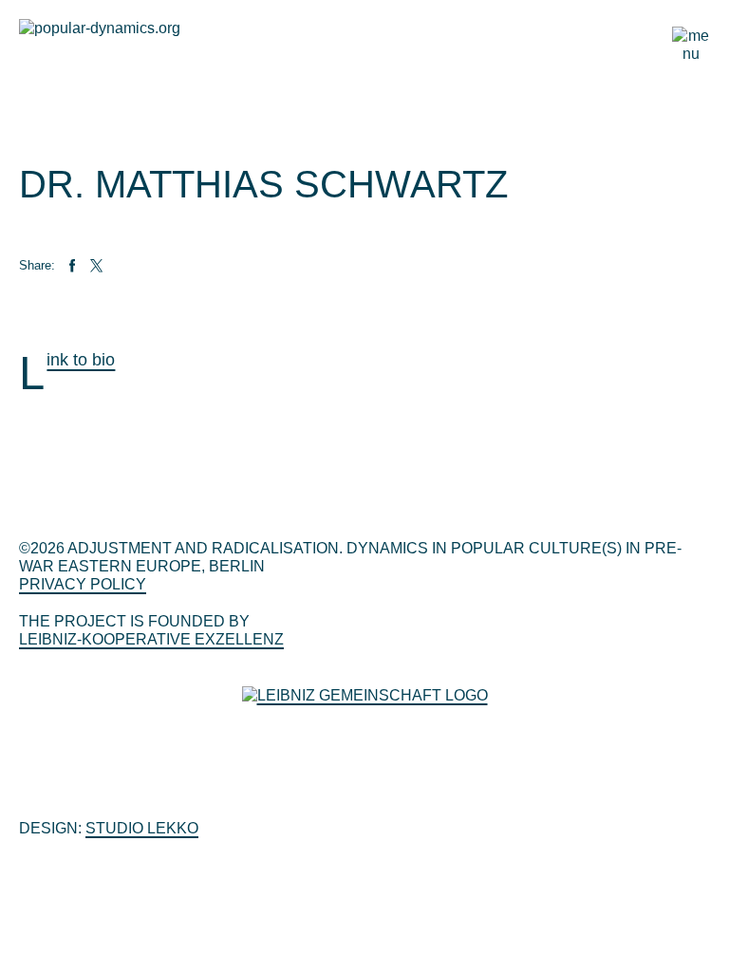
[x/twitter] (96, 265)
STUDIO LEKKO (141, 828)
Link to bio (81, 359)
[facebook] (72, 265)
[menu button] (691, 42)
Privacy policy (82, 584)
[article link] (120, 265)
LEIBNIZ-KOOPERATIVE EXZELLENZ (151, 639)
